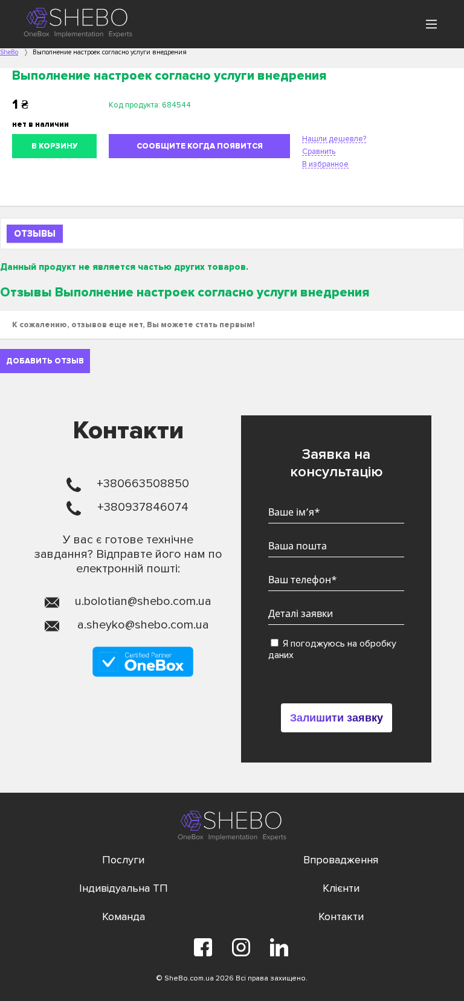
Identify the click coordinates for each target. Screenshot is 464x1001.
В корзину (54, 146)
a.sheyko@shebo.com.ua (143, 625)
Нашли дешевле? (334, 139)
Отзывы (35, 233)
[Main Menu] (431, 24)
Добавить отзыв (45, 361)
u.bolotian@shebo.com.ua (143, 601)
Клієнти (341, 888)
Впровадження (340, 859)
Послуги (123, 859)
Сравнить (318, 151)
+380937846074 (142, 507)
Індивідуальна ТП (123, 888)
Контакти (341, 916)
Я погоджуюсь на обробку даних (332, 649)
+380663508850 (143, 483)
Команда (123, 916)
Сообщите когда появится (200, 146)
